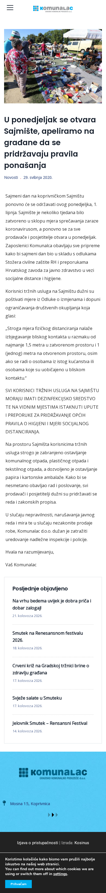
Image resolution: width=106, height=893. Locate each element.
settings (60, 874)
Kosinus (81, 842)
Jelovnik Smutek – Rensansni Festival (50, 723)
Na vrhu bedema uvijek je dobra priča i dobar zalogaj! (52, 604)
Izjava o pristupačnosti (37, 842)
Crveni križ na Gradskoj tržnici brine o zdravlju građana (51, 669)
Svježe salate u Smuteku (37, 698)
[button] (49, 815)
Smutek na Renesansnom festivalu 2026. (48, 636)
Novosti (11, 177)
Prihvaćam (18, 884)
